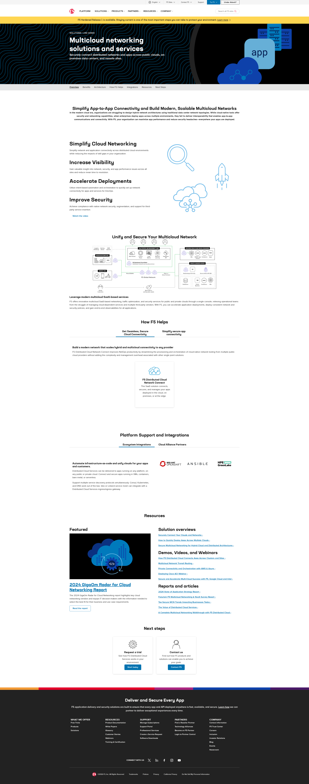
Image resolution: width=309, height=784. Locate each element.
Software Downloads (149, 738)
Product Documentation (115, 723)
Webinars (109, 738)
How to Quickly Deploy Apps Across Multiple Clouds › (184, 540)
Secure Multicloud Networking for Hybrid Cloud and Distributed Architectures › (196, 545)
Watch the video (80, 216)
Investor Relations (217, 738)
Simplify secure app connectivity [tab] (174, 333)
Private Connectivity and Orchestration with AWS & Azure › (186, 568)
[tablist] (154, 332)
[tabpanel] (154, 380)
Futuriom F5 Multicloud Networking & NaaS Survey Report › (187, 597)
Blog (211, 742)
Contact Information (218, 723)
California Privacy (170, 774)
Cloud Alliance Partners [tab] (172, 444)
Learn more (222, 20)
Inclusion (213, 734)
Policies (146, 774)
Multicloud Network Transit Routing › (175, 563)
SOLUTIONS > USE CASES (82, 33)
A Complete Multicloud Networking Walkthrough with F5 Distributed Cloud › (194, 612)
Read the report (80, 608)
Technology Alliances (184, 726)
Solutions (75, 730)
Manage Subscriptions (149, 723)
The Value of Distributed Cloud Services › (178, 607)
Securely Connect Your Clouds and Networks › (180, 535)
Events (212, 746)
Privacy (156, 774)
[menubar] (154, 2)
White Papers (111, 726)
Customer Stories (112, 734)
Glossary (109, 730)
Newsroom (214, 750)
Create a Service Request (151, 734)
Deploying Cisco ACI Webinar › (173, 574)
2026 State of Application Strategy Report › (179, 592)
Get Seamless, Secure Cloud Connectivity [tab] (135, 333)
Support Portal (146, 726)
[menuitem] (154, 2)
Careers (212, 730)
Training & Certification (115, 742)
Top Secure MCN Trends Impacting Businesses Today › (184, 602)
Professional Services (149, 730)
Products (74, 726)
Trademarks (133, 774)
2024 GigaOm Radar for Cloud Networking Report (100, 587)
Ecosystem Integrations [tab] (137, 444)
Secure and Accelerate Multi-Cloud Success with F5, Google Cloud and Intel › (195, 579)
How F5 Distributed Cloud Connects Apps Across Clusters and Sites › (191, 558)
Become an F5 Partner (184, 730)
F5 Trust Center (216, 726)
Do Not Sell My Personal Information (196, 774)
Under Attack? (230, 2)
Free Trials (75, 723)
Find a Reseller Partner (185, 723)
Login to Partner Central (185, 734)
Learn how (223, 707)
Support (201, 2)
